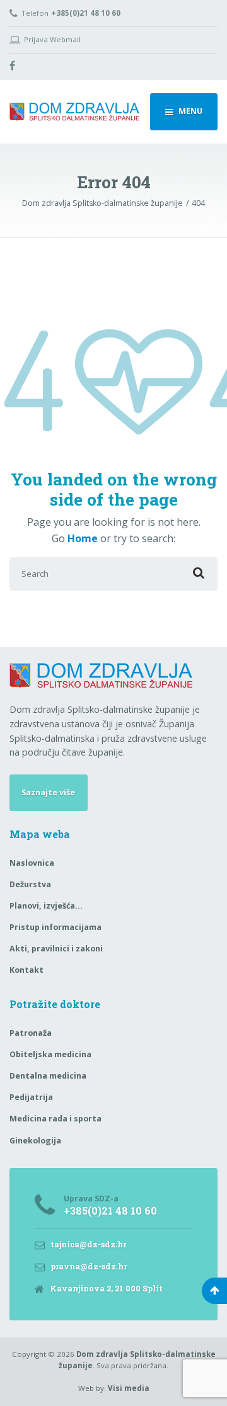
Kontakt (26, 970)
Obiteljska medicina (50, 1054)
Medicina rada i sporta (55, 1118)
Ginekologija (35, 1140)
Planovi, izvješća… (46, 905)
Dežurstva (30, 884)
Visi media (128, 1388)
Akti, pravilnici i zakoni (56, 948)
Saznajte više (48, 792)
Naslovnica (31, 863)
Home (82, 538)
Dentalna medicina (47, 1075)
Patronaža (30, 1033)
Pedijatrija (31, 1097)
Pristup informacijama (55, 927)
